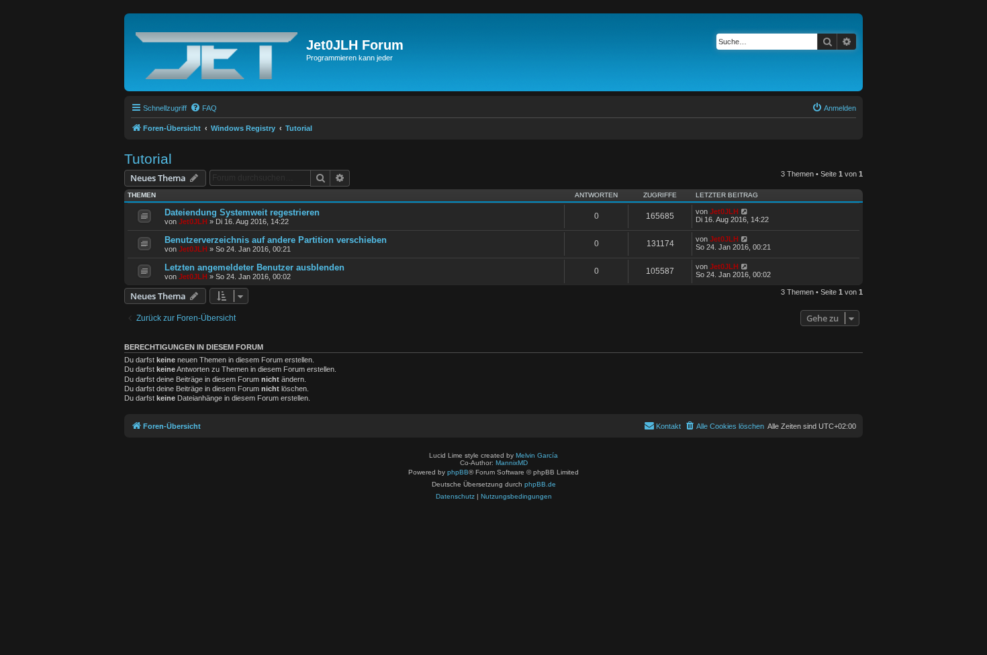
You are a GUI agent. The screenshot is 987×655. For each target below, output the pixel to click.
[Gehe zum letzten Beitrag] (745, 211)
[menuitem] (203, 108)
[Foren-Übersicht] (217, 52)
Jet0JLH (193, 221)
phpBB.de (540, 484)
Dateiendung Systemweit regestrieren (242, 212)
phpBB (458, 472)
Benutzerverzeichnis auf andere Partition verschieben (275, 240)
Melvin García (537, 455)
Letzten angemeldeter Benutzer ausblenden (254, 267)
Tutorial (148, 158)
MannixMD (512, 462)
